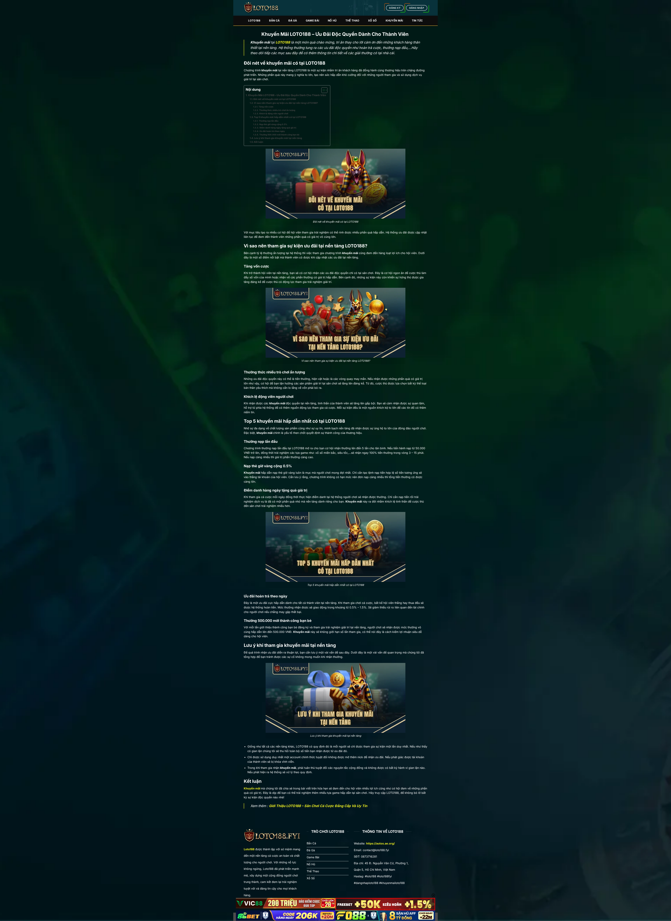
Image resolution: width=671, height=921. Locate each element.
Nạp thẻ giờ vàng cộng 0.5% (273, 124)
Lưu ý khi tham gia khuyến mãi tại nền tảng (278, 138)
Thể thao (352, 20)
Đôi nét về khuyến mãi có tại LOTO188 (274, 99)
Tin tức (417, 20)
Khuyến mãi (394, 20)
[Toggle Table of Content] (323, 90)
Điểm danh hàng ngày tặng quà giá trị (278, 128)
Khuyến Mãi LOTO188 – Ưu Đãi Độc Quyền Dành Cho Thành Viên (287, 95)
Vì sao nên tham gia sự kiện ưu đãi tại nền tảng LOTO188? (286, 103)
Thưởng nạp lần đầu (269, 121)
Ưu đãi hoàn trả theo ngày (272, 131)
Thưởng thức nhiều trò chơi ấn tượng (277, 110)
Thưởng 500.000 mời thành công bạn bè (279, 134)
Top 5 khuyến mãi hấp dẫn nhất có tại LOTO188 (280, 117)
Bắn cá (274, 20)
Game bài (312, 20)
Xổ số (372, 20)
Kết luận (259, 141)
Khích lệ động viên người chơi (273, 113)
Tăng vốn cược (266, 107)
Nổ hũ (332, 20)
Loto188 (254, 20)
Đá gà (292, 20)
